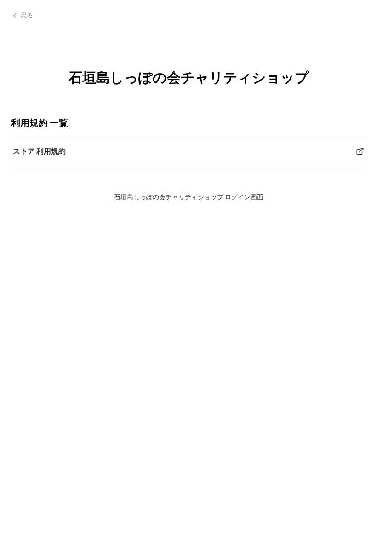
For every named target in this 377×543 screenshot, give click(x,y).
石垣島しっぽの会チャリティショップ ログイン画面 (188, 197)
